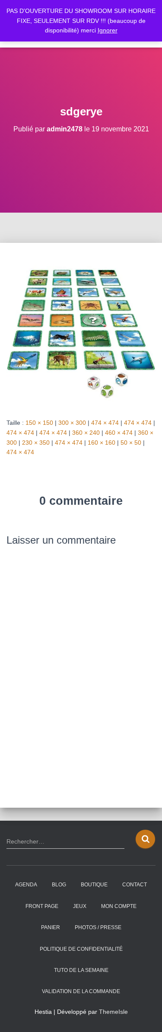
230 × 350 (36, 442)
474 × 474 (105, 422)
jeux (79, 906)
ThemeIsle (113, 1011)
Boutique (94, 885)
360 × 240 (86, 432)
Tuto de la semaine (81, 970)
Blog (59, 885)
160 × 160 (101, 442)
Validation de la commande (81, 991)
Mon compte (119, 906)
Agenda (26, 885)
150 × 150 (39, 422)
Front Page (41, 906)
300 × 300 (72, 422)
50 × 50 (131, 442)
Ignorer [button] (108, 30)
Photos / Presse (98, 927)
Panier (50, 927)
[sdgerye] (81, 329)
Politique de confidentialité (81, 949)
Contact (134, 885)
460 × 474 (119, 432)
